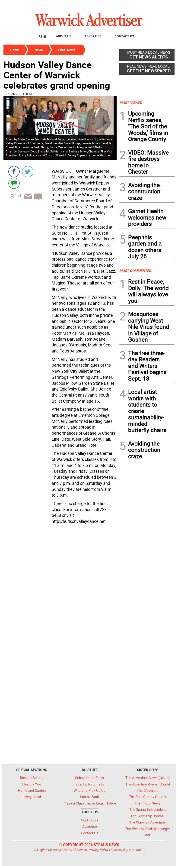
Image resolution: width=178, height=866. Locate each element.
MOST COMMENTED (135, 270)
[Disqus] (60, 585)
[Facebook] (14, 171)
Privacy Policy (98, 849)
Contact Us (124, 36)
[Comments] (14, 183)
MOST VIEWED (130, 102)
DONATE (163, 5)
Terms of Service (75, 849)
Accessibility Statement (127, 849)
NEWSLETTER (137, 5)
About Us (63, 36)
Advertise (93, 36)
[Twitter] (27, 171)
